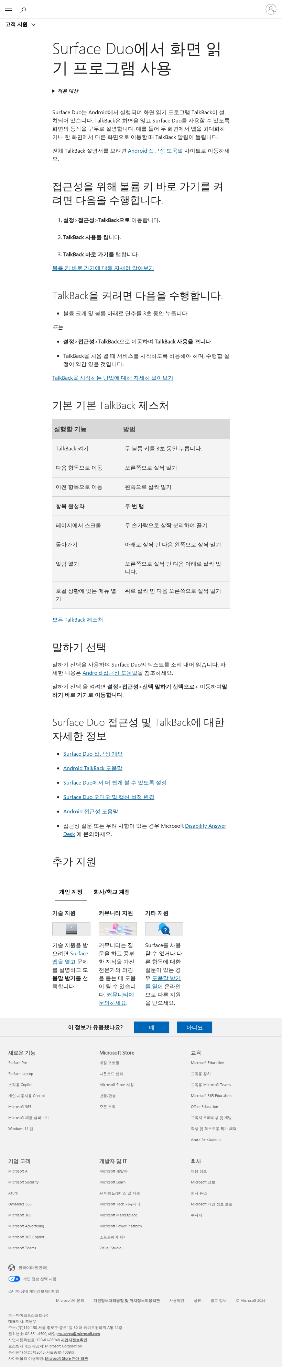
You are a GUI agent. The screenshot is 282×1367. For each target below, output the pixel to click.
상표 (197, 1300)
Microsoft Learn (112, 1182)
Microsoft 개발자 (113, 1171)
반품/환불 (107, 1095)
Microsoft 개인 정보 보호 (211, 1203)
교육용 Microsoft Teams (211, 1084)
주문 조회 (107, 1106)
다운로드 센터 (111, 1073)
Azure (13, 1192)
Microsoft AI (18, 1171)
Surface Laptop (20, 1073)
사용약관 (176, 1300)
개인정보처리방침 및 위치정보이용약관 (127, 1300)
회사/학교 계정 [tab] (112, 891)
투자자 (196, 1214)
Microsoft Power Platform (120, 1225)
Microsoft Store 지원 (116, 1084)
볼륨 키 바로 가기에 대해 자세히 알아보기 (103, 267)
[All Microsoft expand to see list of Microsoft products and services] (8, 9)
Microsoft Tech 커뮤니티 (119, 1203)
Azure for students (206, 1139)
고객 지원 (17, 24)
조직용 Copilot (20, 1084)
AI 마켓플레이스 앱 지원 (119, 1192)
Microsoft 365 (19, 1106)
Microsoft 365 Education (211, 1095)
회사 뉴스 (199, 1192)
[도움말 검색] (24, 8)
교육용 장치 (201, 1073)
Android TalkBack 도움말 (92, 767)
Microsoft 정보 (203, 1182)
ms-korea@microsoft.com (78, 1333)
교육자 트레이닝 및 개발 (211, 1117)
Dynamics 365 (20, 1203)
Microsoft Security (23, 1182)
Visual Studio (110, 1247)
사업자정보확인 (74, 1339)
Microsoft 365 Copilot (26, 1236)
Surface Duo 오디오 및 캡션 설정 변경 (108, 796)
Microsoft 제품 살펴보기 (28, 1117)
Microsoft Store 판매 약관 (66, 1358)
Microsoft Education (207, 1062)
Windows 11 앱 (20, 1128)
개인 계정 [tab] (71, 891)
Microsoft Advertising (26, 1225)
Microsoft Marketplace (118, 1214)
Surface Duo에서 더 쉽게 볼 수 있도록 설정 (115, 782)
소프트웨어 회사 (113, 1236)
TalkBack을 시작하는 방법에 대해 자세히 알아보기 (112, 377)
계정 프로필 (109, 1062)
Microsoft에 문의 (70, 1300)
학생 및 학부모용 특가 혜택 (214, 1128)
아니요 (194, 1027)
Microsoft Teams (22, 1247)
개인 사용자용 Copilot (26, 1095)
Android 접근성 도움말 (155, 150)
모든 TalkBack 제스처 (77, 619)
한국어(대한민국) (33, 1267)
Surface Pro (17, 1062)
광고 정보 (218, 1300)
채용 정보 (199, 1171)
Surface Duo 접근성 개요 (93, 753)
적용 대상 (67, 90)
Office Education (204, 1106)
